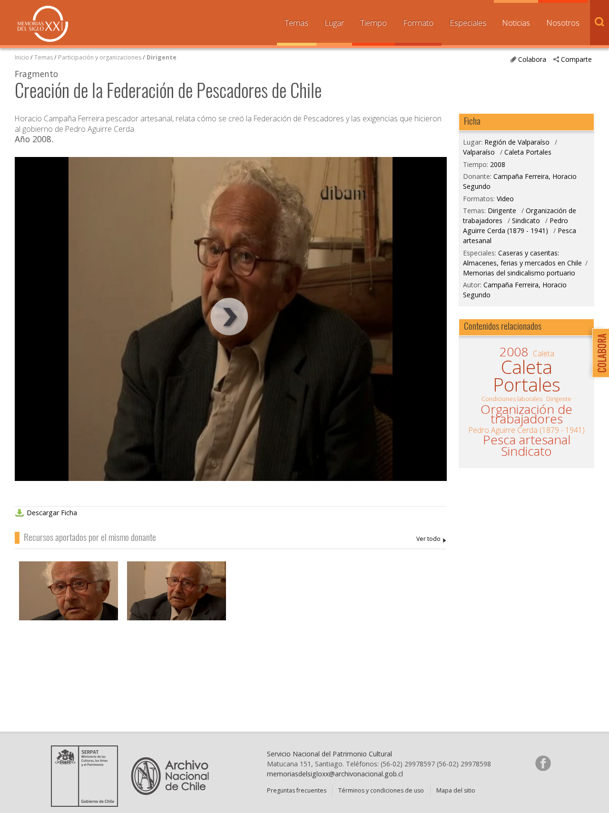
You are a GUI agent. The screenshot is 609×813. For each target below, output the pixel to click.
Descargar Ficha (52, 512)
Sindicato (526, 220)
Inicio (22, 57)
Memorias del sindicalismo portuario (519, 272)
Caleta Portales (527, 152)
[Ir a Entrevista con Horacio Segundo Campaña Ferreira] (176, 599)
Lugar (334, 22)
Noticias (516, 22)
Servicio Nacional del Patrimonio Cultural (329, 753)
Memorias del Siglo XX (42, 24)
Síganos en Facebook (542, 763)
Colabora (532, 59)
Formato (418, 22)
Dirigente (162, 57)
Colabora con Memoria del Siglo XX (598, 352)
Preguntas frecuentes (296, 790)
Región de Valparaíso (517, 142)
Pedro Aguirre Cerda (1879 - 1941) (515, 225)
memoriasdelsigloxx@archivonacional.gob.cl (335, 773)
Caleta (543, 353)
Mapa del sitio (455, 790)
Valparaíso (479, 152)
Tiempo (373, 22)
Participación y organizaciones (99, 57)
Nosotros (563, 22)
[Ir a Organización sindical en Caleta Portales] (68, 599)
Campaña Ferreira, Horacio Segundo (431, 539)
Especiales (468, 22)
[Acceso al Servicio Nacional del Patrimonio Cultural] (87, 803)
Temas (296, 22)
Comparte (576, 59)
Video (505, 198)
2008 (497, 164)
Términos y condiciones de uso (381, 790)
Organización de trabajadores (526, 413)
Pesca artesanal (526, 439)
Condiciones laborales (511, 399)
